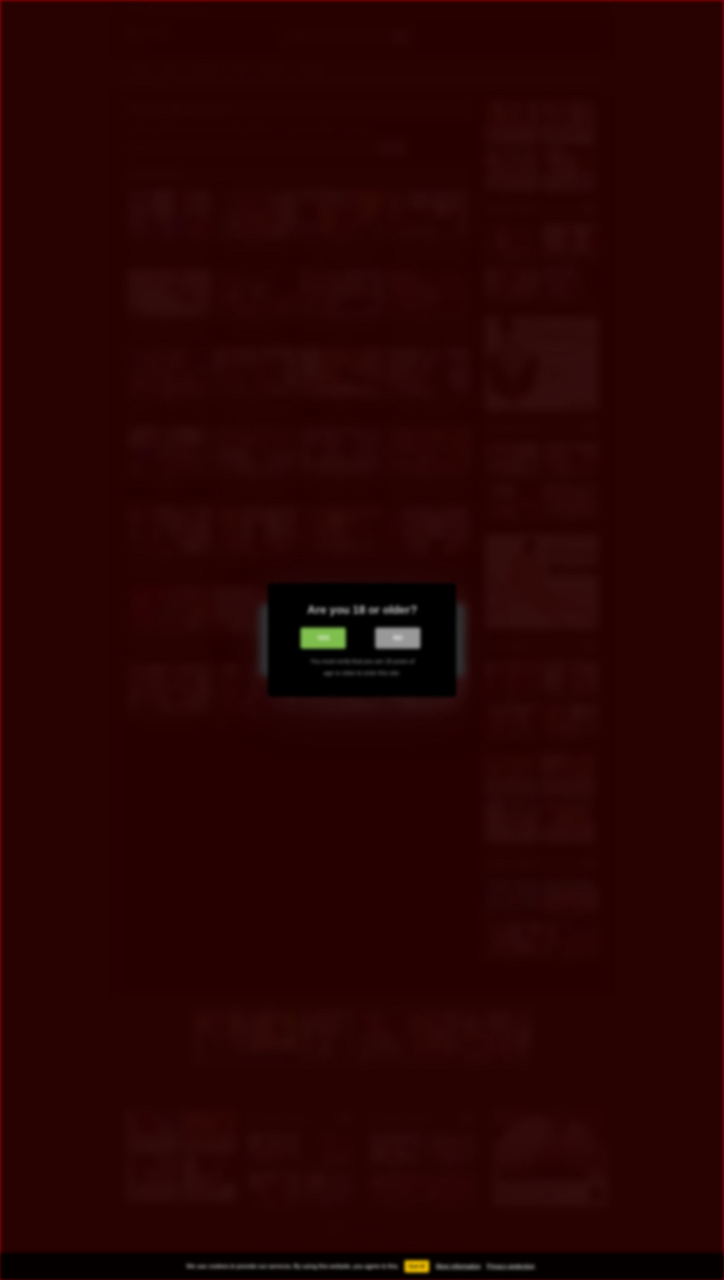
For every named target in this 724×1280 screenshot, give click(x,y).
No (397, 638)
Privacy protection (511, 1266)
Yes (323, 638)
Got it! (416, 1266)
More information (458, 1266)
